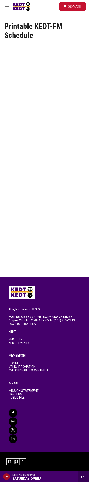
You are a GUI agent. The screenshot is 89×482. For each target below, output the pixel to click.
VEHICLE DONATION (22, 366)
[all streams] (83, 476)
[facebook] (13, 413)
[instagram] (13, 421)
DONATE (74, 6)
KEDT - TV (15, 339)
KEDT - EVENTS (19, 343)
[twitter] (13, 430)
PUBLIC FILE (17, 397)
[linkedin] (13, 439)
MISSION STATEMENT (24, 390)
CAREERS (15, 394)
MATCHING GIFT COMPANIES (28, 370)
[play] (6, 476)
